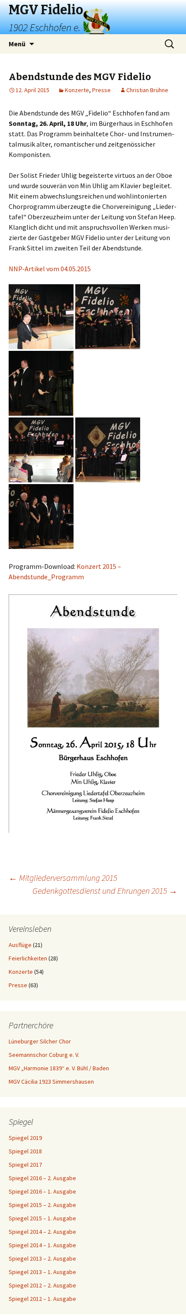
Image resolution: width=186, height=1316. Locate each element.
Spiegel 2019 (25, 1138)
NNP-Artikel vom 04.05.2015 (50, 268)
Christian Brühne (147, 90)
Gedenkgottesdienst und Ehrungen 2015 (104, 890)
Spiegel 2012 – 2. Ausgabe (42, 1285)
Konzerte (77, 90)
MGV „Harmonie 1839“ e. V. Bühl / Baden (59, 1068)
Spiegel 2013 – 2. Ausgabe (42, 1258)
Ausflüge (20, 945)
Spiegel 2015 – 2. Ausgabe (42, 1205)
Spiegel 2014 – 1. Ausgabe (42, 1245)
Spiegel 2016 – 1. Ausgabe (42, 1191)
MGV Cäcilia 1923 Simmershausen (51, 1081)
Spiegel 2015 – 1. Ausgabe (42, 1218)
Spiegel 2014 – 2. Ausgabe (42, 1232)
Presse (101, 90)
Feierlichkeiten (28, 958)
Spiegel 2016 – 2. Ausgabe (42, 1178)
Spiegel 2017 (25, 1164)
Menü (17, 43)
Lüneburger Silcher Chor (40, 1041)
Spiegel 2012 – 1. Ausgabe (42, 1299)
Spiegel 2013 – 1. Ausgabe (42, 1272)
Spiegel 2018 (25, 1151)
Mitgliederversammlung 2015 (63, 877)
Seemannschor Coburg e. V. (44, 1055)
